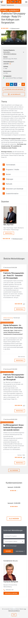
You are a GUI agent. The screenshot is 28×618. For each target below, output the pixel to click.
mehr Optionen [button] (19, 551)
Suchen (8, 551)
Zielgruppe (9, 179)
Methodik (9, 184)
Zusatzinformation (12, 193)
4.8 (24, 457)
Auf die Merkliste (15, 94)
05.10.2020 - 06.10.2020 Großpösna (9, 53)
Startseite (3, 5)
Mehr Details (8, 233)
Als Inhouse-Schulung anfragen (13, 89)
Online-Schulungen (11, 546)
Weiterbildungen (10, 5)
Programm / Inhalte (12, 169)
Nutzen (8, 174)
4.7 (24, 304)
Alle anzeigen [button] (14, 518)
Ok (14, 614)
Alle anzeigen (14, 470)
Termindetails (10, 165)
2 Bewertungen (15, 28)
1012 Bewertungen (17, 238)
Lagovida (6, 63)
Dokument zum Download (14, 189)
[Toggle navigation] (26, 2)
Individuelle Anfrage (11, 593)
